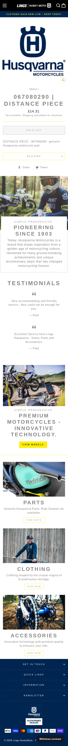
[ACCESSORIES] (34, 612)
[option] (34, 14)
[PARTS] (34, 479)
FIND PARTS (34, 520)
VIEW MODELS (33, 444)
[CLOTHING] (34, 545)
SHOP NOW (34, 586)
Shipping (27, 115)
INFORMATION (34, 685)
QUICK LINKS (34, 674)
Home (33, 89)
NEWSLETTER (34, 695)
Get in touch (34, 664)
